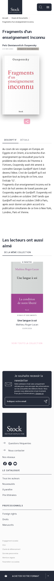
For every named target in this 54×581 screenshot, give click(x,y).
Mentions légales (8, 557)
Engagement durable (10, 540)
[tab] (10, 139)
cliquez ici (39, 393)
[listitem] (5, 463)
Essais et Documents (20, 18)
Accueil (5, 18)
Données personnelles (10, 553)
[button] (28, 49)
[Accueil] (15, 7)
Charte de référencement (11, 549)
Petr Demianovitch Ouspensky (19, 45)
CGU (4, 545)
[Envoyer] (45, 401)
